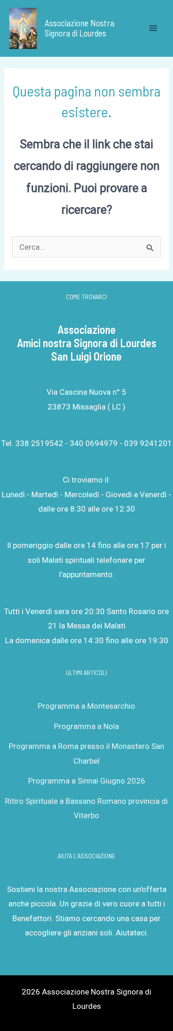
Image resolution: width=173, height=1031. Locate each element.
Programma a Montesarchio (86, 706)
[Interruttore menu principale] (153, 28)
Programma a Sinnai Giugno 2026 (86, 780)
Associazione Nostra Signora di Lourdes (79, 28)
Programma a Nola (86, 726)
